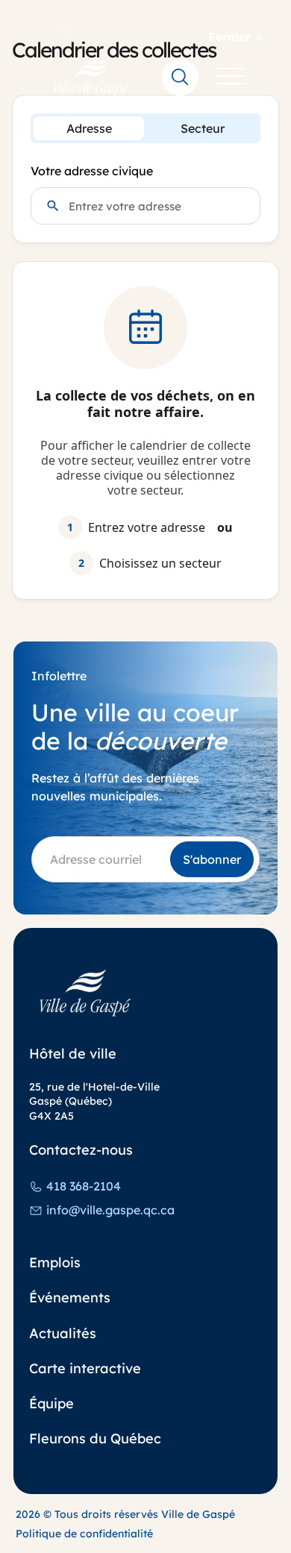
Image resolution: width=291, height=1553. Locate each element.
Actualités (62, 1333)
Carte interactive (85, 1368)
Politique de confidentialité (84, 1533)
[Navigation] (231, 77)
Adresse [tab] (89, 128)
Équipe (51, 1403)
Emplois (55, 1262)
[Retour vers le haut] (253, 1529)
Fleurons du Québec (95, 1438)
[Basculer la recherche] (180, 76)
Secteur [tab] (203, 128)
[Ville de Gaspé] (85, 993)
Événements (69, 1297)
